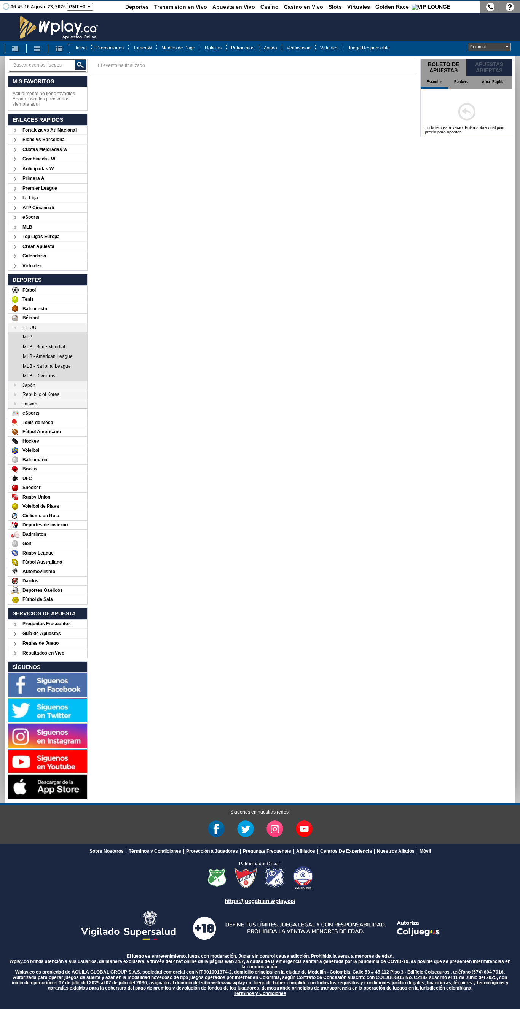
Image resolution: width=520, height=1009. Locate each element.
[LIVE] (15, 48)
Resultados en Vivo (43, 653)
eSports (31, 217)
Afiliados (305, 851)
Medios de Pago (178, 48)
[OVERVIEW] (37, 48)
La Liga (30, 197)
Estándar (434, 82)
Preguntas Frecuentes (46, 623)
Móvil (425, 851)
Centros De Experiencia (346, 851)
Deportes (137, 7)
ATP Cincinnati (38, 207)
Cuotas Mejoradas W (44, 149)
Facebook (216, 828)
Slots (335, 7)
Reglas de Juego (40, 643)
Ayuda (270, 48)
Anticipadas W (38, 169)
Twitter (245, 828)
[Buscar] (80, 65)
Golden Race (392, 7)
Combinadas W (38, 159)
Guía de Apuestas (41, 633)
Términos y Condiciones (155, 851)
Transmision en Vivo (180, 7)
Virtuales (358, 7)
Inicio (81, 48)
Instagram (274, 828)
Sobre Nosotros (106, 851)
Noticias (213, 48)
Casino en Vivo (303, 7)
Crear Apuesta (38, 246)
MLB (27, 227)
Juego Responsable (369, 48)
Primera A (33, 178)
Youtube (304, 828)
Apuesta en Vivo (233, 7)
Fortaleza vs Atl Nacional (49, 130)
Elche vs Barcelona (43, 139)
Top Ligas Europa (41, 236)
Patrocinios (242, 48)
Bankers (461, 82)
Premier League (39, 188)
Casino (269, 7)
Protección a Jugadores (212, 851)
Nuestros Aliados (396, 851)
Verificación (299, 48)
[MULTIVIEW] (59, 48)
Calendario (34, 256)
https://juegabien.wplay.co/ (260, 901)
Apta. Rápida (493, 82)
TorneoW (142, 48)
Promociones (110, 48)
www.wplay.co (236, 982)
